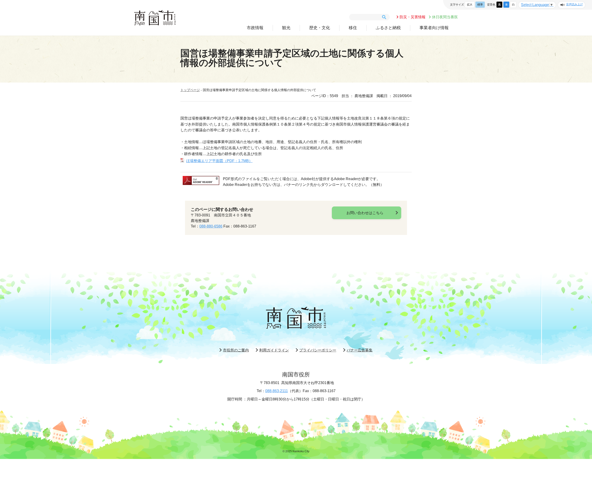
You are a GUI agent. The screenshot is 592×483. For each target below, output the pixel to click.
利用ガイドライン (274, 350)
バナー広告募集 (360, 350)
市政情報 (255, 27)
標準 (480, 4)
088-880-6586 (210, 226)
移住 (353, 27)
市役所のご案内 (236, 350)
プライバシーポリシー (317, 350)
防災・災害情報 (413, 17)
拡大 (469, 4)
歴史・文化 (319, 27)
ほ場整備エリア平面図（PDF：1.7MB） (219, 161)
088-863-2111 (276, 391)
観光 (286, 27)
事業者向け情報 (434, 27)
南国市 (155, 18)
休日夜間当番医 (445, 17)
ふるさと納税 (388, 27)
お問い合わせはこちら (364, 213)
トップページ (190, 90)
